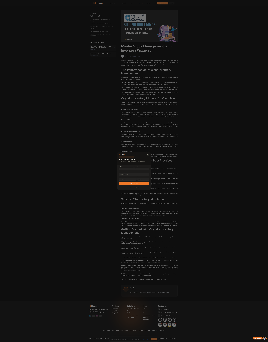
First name (121, 166)
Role (138, 176)
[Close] (148, 155)
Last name (136, 166)
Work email (121, 172)
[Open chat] (265, 338)
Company (121, 176)
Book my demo (134, 183)
